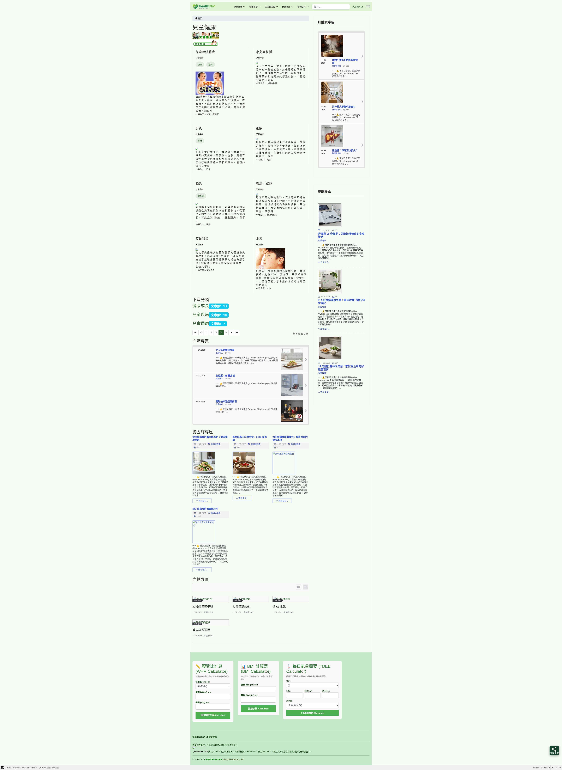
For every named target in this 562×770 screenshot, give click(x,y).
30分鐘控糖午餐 (202, 607)
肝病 (200, 140)
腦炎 (199, 183)
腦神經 (201, 196)
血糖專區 (197, 600)
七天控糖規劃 (241, 607)
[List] (305, 587)
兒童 (200, 64)
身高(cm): (308, 691)
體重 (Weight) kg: (249, 695)
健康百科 (302, 7)
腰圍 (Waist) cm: (203, 692)
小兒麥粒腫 (264, 52)
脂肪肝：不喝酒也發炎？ (345, 150)
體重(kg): (326, 691)
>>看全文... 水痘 (263, 288)
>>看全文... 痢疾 (263, 159)
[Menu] (368, 6)
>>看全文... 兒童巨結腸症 (207, 114)
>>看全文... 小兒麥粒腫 (266, 83)
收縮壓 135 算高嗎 (225, 375)
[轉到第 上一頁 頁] (201, 332)
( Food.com (200, 751)
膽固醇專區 (215, 444)
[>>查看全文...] (306, 359)
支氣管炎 (202, 238)
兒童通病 (260, 189)
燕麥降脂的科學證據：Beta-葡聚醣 (250, 438)
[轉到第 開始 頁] (195, 332)
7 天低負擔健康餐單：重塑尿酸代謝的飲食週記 (341, 301)
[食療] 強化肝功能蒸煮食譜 (345, 61)
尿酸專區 (322, 240)
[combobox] (331, 7)
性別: (288, 681)
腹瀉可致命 (264, 183)
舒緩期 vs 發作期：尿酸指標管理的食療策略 (341, 235)
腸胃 (211, 64)
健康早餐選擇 (201, 630)
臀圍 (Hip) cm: (202, 702)
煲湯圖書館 (270, 7)
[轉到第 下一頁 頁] (231, 332)
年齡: (288, 691)
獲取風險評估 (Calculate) (213, 715)
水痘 (259, 238)
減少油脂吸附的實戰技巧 (205, 508)
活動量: (289, 701)
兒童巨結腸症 (205, 52)
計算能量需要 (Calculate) (312, 713)
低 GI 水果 (279, 607)
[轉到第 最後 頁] (237, 332)
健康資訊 (286, 7)
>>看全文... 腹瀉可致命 (266, 214)
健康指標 (238, 7)
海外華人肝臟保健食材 (344, 106)
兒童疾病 (199, 58)
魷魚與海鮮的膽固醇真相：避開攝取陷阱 (210, 438)
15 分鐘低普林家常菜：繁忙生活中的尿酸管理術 (341, 368)
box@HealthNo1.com (233, 759)
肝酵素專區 (336, 66)
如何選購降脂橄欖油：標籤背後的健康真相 (290, 438)
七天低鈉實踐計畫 (225, 350)
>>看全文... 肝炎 (203, 169)
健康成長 (200, 305)
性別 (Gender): (203, 682)
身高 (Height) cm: (249, 685)
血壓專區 (219, 353)
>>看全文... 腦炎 (203, 224)
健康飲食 (253, 7)
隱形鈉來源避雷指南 (226, 401)
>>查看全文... (202, 500)
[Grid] (298, 587)
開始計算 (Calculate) (258, 708)
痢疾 (259, 128)
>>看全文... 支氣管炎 (205, 269)
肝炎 (199, 128)
